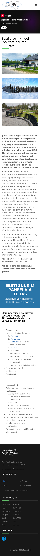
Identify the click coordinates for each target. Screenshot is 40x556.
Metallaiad (15, 342)
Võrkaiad (14, 336)
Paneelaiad (15, 339)
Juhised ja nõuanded (10, 490)
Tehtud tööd (26, 486)
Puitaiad (14, 348)
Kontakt (25, 490)
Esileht (5, 481)
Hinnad (5, 486)
